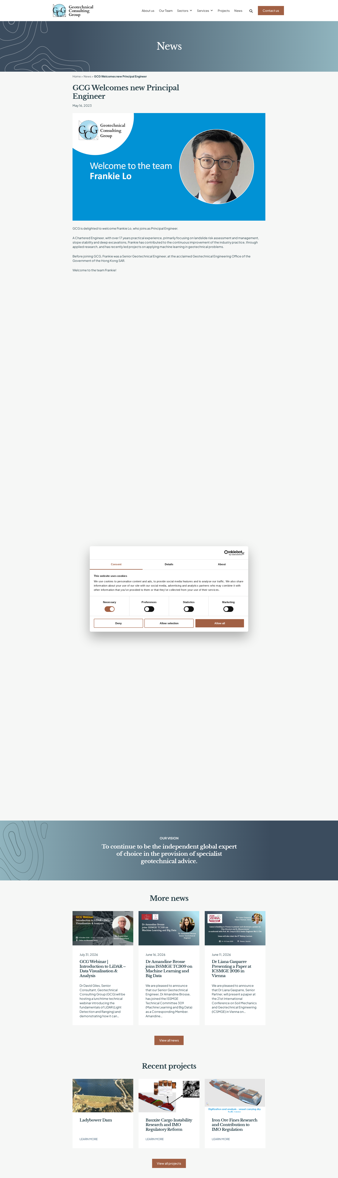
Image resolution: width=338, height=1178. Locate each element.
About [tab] (222, 564)
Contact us (271, 11)
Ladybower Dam (96, 1120)
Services (203, 11)
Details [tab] (169, 564)
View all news (169, 1040)
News (238, 11)
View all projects (169, 1163)
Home (77, 76)
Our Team (166, 11)
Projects (224, 11)
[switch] (149, 609)
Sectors (182, 11)
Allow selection (169, 623)
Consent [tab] (116, 564)
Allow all (219, 623)
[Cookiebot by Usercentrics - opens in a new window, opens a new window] (229, 552)
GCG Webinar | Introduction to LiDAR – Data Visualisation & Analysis (103, 968)
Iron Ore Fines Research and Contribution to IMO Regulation (234, 1125)
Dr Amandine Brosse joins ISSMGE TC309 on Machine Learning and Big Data (169, 968)
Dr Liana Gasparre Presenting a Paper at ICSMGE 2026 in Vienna (231, 968)
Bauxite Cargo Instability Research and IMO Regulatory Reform (169, 1125)
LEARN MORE (89, 1139)
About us (148, 11)
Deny (118, 623)
